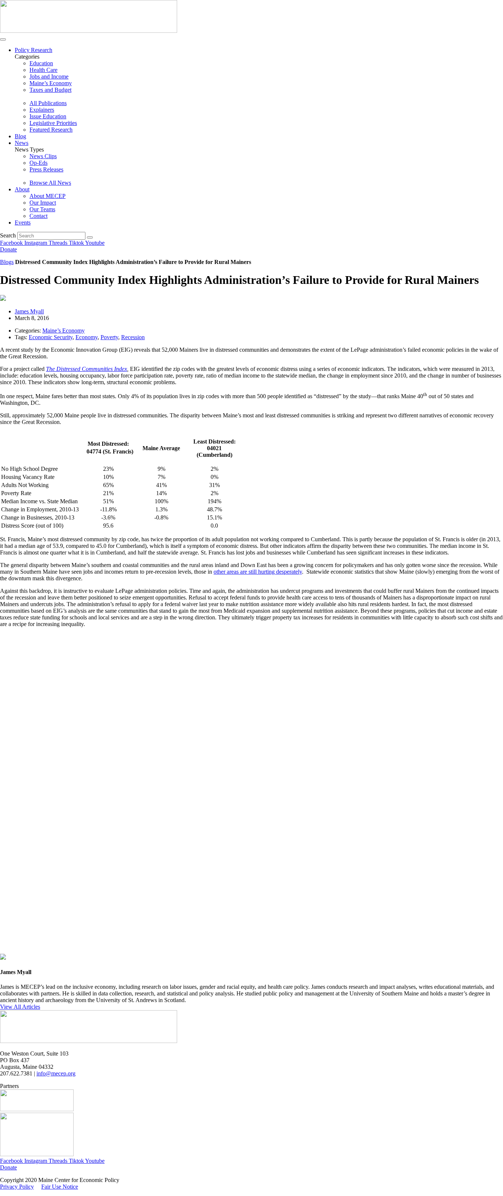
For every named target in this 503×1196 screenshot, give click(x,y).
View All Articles (20, 1007)
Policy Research (33, 50)
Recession (133, 337)
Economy (86, 337)
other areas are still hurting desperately (258, 572)
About (22, 189)
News (21, 143)
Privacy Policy (17, 1186)
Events (23, 222)
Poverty (109, 337)
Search (8, 235)
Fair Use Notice (59, 1186)
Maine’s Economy (63, 330)
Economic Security (51, 337)
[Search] (90, 237)
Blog (20, 136)
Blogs (7, 262)
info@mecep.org (55, 1073)
